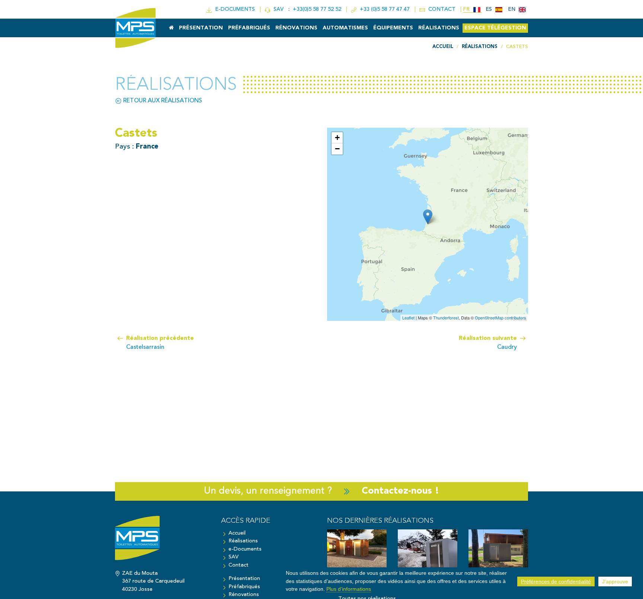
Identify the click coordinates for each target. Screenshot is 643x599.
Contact (238, 565)
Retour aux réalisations (162, 101)
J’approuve (615, 581)
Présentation (201, 28)
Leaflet (408, 318)
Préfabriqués (249, 28)
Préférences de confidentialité (556, 581)
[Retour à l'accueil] (162, 542)
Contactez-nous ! (400, 491)
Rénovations (296, 28)
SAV (278, 9)
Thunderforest (446, 318)
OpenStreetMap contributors (500, 318)
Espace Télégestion (495, 28)
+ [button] (337, 137)
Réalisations (438, 28)
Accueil (237, 533)
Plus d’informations (348, 589)
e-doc (233, 9)
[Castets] (427, 216)
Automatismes (345, 28)
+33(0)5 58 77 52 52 (318, 9)
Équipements (393, 28)
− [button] (337, 148)
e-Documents (245, 549)
